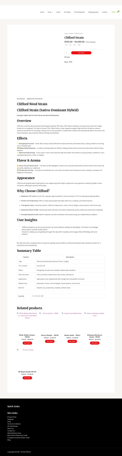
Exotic (58, 12)
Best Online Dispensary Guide (17, 435)
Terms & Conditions (14, 424)
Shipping (10, 419)
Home (42, 12)
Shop (49, 12)
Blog (9, 440)
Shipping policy (93, 12)
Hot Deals (67, 12)
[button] (52, 12)
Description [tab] (21, 99)
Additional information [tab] (35, 99)
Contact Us (11, 431)
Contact (104, 12)
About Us (10, 428)
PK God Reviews (79, 12)
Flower (71, 33)
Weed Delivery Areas (14, 433)
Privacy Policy (11, 417)
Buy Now (81, 53)
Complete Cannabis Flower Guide (18, 438)
